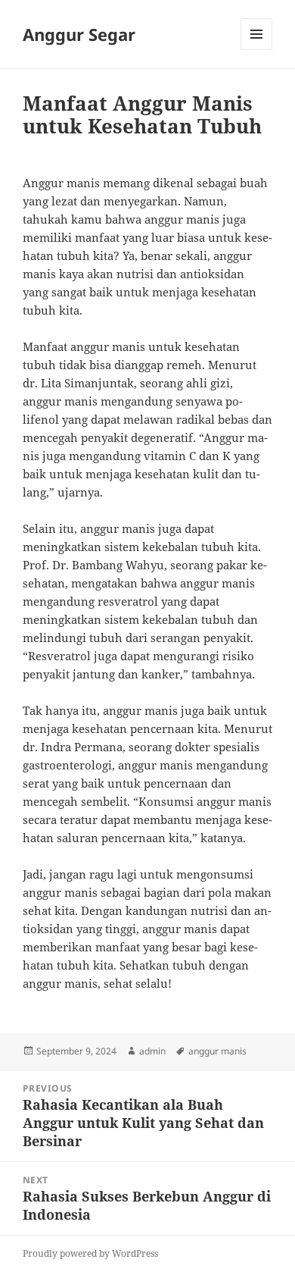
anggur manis (217, 1051)
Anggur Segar (79, 34)
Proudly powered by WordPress (90, 1253)
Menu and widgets (256, 49)
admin (152, 1051)
